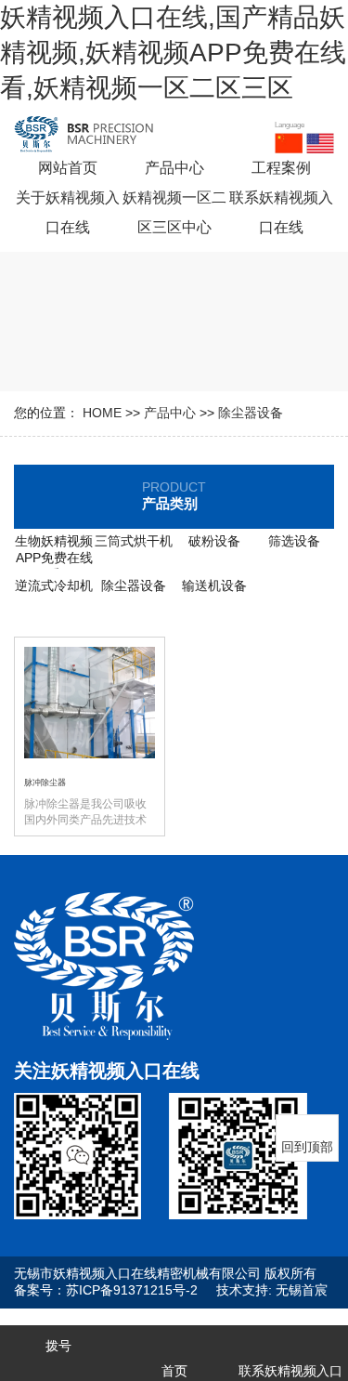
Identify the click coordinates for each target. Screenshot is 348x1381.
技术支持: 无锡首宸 (272, 1289)
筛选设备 (294, 540)
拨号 (58, 1345)
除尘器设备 (250, 412)
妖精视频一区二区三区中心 (174, 212)
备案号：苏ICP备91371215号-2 (106, 1289)
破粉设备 (214, 540)
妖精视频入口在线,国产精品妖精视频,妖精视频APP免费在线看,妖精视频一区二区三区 (173, 52)
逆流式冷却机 (54, 585)
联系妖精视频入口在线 (281, 212)
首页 (174, 1370)
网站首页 (67, 168)
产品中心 (174, 168)
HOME (102, 412)
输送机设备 (214, 585)
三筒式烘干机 (134, 540)
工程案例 (281, 168)
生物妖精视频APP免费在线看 (54, 557)
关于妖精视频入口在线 (68, 212)
